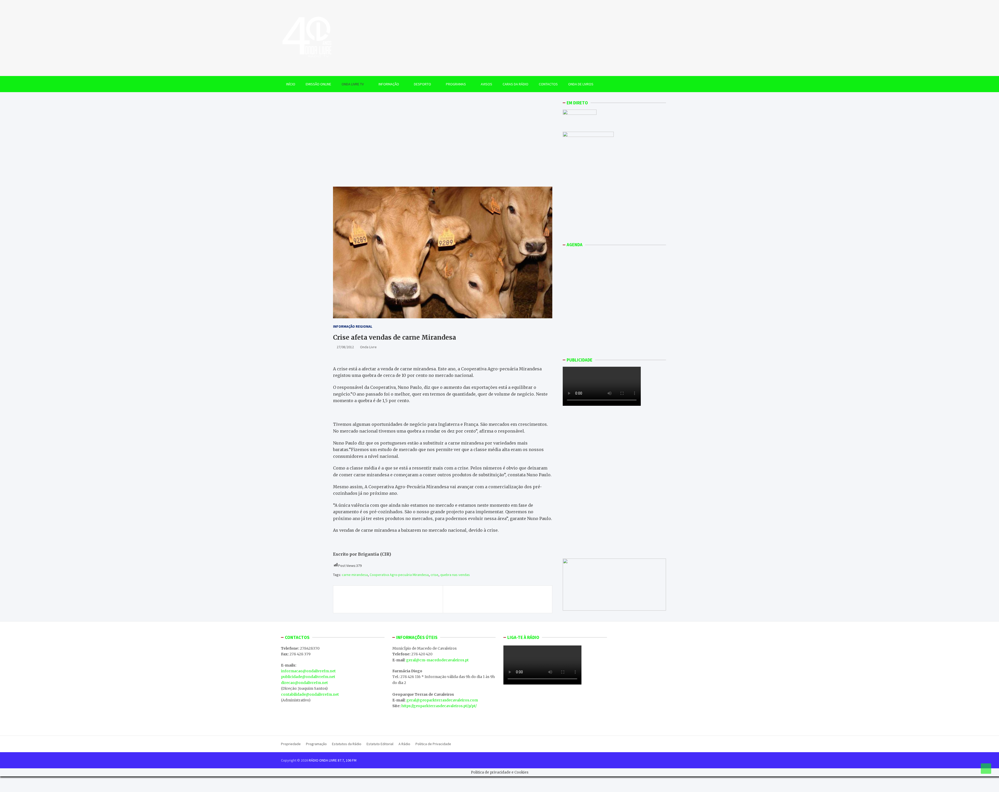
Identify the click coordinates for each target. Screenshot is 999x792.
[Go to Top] (986, 768)
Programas (456, 84)
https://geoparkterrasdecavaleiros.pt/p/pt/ (439, 706)
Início (290, 84)
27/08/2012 (345, 347)
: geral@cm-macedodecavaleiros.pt (437, 660)
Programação (316, 744)
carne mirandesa (355, 574)
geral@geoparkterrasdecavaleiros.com (442, 700)
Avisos (486, 84)
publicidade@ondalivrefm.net (308, 676)
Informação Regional (352, 326)
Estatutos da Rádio (346, 744)
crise (434, 574)
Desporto (422, 84)
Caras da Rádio (515, 84)
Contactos (548, 84)
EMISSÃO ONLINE (318, 84)
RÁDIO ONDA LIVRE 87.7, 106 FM (332, 760)
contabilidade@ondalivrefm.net (310, 694)
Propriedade (291, 744)
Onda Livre (368, 347)
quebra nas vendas (455, 574)
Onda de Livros (580, 84)
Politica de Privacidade (433, 744)
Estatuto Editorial (380, 744)
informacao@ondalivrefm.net (308, 671)
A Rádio (404, 744)
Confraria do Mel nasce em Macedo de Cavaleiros (381, 599)
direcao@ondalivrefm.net (304, 682)
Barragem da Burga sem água (512, 596)
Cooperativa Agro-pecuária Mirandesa (399, 574)
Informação (389, 84)
